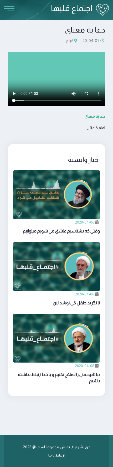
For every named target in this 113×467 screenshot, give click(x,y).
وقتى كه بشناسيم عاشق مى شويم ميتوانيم (61, 231)
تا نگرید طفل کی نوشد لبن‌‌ (76, 302)
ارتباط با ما (56, 455)
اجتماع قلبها (72, 8)
